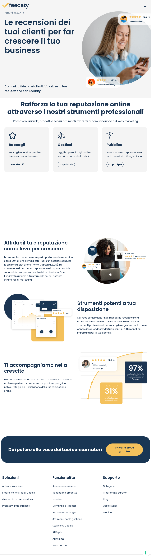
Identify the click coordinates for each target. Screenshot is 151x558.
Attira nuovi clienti (12, 486)
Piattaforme (59, 545)
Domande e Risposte (64, 506)
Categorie (109, 486)
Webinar (108, 512)
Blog (105, 499)
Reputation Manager (64, 512)
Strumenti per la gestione (67, 519)
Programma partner (115, 492)
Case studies (110, 506)
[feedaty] (15, 6)
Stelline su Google (62, 525)
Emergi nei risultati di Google (18, 492)
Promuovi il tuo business (16, 506)
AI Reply (57, 532)
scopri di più (66, 164)
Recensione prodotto (64, 492)
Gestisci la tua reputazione (17, 499)
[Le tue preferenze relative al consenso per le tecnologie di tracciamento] (146, 553)
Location (57, 499)
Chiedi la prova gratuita (124, 449)
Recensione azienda (64, 486)
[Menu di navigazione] (145, 5)
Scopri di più (17, 164)
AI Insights (58, 538)
